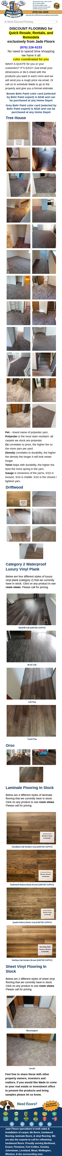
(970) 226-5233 (31, 47)
